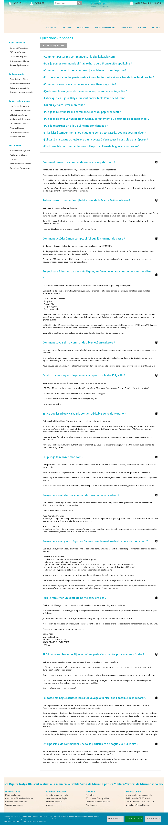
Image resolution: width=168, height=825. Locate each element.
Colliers (66, 27)
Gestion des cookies (14, 804)
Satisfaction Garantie (20, 83)
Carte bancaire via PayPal (57, 795)
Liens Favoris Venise (19, 132)
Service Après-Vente (19, 65)
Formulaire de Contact (20, 163)
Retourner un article (19, 88)
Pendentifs (83, 27)
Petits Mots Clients (18, 154)
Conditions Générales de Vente (19, 798)
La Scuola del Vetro (19, 123)
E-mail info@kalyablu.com (137, 804)
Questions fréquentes (20, 168)
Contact (13, 159)
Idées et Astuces (17, 136)
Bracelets (126, 27)
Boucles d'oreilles (105, 27)
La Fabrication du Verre (21, 110)
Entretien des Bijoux (19, 61)
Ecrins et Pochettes (19, 48)
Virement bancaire (54, 801)
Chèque (49, 804)
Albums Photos (17, 128)
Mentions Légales (13, 795)
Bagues (142, 27)
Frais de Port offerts (19, 79)
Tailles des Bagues (18, 56)
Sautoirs (51, 27)
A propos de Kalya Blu (20, 150)
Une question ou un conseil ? (139, 795)
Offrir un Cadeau (18, 52)
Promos (156, 27)
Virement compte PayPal (57, 798)
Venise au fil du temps (20, 119)
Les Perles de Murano (20, 106)
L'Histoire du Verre (18, 115)
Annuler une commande (21, 92)
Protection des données (16, 801)
